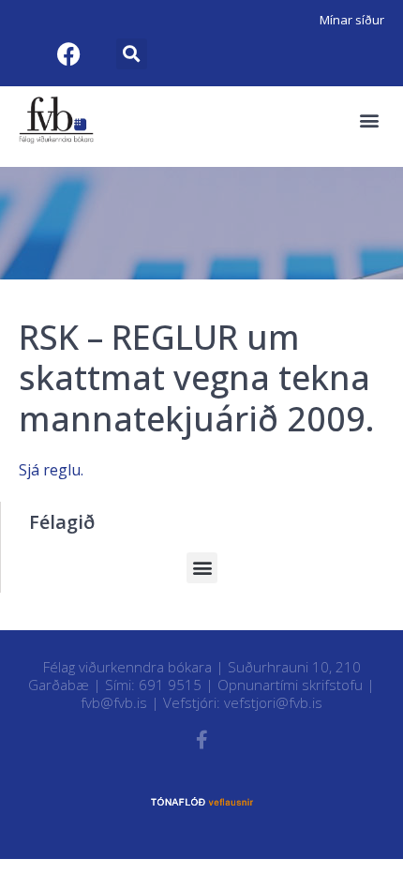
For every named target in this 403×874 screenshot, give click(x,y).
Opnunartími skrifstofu (290, 684)
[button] (131, 53)
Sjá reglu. (51, 470)
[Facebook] (68, 53)
